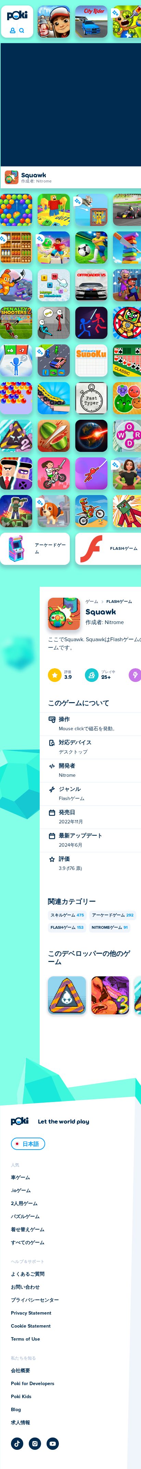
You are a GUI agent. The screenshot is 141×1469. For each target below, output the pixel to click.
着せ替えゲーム (27, 1229)
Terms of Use (25, 1339)
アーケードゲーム (112, 915)
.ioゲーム (21, 1190)
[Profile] (13, 31)
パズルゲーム (25, 1216)
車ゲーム (20, 1177)
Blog (16, 1409)
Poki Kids (21, 1396)
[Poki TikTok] (17, 1444)
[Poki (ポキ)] (17, 15)
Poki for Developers (32, 1383)
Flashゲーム (119, 602)
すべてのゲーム (27, 1242)
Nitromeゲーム (110, 928)
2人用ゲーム (24, 1203)
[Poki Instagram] (35, 1444)
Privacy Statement (31, 1313)
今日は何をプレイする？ (21, 31)
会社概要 (20, 1370)
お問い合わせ (25, 1287)
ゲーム (92, 602)
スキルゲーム (67, 915)
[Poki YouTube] (53, 1444)
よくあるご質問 (27, 1274)
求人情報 (20, 1422)
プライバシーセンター (35, 1300)
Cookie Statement (31, 1326)
